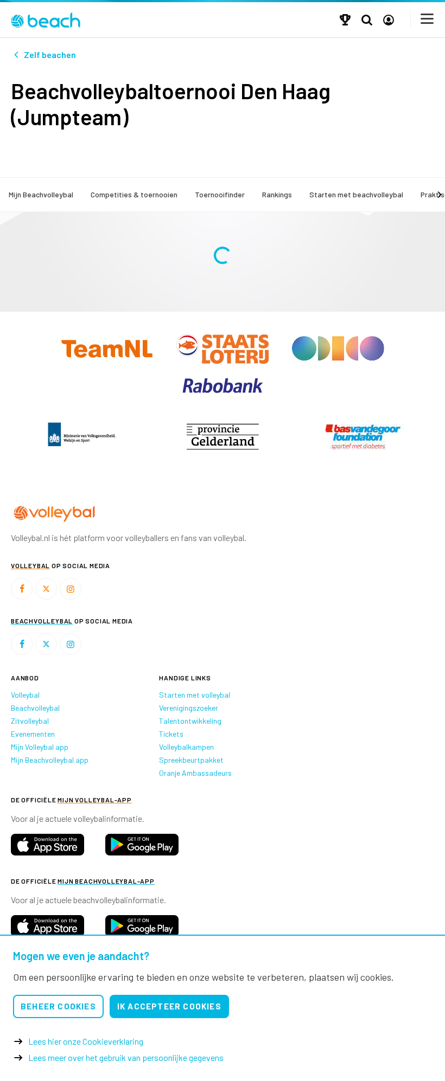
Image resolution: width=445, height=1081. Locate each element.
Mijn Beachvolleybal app (49, 759)
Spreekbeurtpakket (191, 759)
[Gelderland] (222, 436)
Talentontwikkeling (190, 720)
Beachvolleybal (35, 707)
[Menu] (427, 19)
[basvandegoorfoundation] (364, 436)
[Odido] (338, 348)
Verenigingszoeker (188, 707)
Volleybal (25, 694)
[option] (81, 436)
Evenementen (33, 733)
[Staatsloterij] (223, 348)
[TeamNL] (108, 348)
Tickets (171, 733)
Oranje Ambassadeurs (195, 772)
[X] (46, 589)
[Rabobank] (223, 384)
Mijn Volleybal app (39, 746)
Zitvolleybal (30, 720)
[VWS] (81, 436)
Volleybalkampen (186, 746)
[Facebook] (22, 589)
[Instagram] (70, 589)
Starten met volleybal (194, 694)
